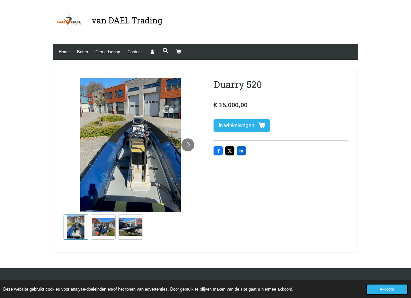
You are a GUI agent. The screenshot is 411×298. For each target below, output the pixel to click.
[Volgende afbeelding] (187, 144)
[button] (76, 227)
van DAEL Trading (127, 20)
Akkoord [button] (387, 289)
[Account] (152, 51)
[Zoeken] (165, 50)
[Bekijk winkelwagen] (178, 51)
